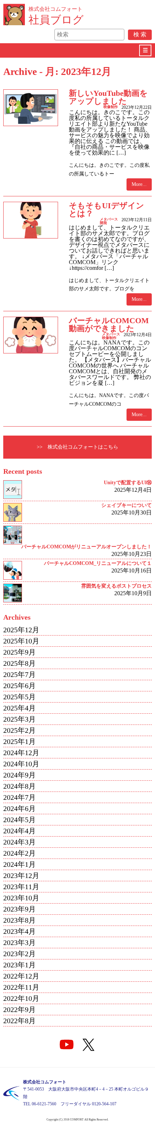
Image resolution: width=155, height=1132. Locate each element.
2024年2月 (19, 853)
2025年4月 (19, 708)
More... (139, 184)
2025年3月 (19, 719)
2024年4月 (19, 831)
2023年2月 (19, 954)
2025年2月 (19, 730)
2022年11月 (21, 987)
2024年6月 (19, 808)
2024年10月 (21, 764)
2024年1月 (19, 864)
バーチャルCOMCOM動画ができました (109, 324)
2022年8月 (19, 1021)
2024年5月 (19, 820)
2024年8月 (19, 786)
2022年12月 (21, 976)
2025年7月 (19, 674)
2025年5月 (19, 697)
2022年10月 (21, 998)
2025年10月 (21, 641)
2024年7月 (19, 797)
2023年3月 (19, 942)
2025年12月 (21, 630)
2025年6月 (19, 686)
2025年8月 (19, 663)
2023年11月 (21, 887)
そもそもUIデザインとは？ (106, 209)
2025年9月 (19, 652)
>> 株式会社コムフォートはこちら (77, 447)
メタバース (109, 219)
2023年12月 (21, 875)
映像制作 (110, 107)
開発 (103, 223)
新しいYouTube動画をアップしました (108, 97)
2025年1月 (19, 741)
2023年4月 (19, 931)
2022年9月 (19, 1009)
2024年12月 (21, 753)
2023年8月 (19, 920)
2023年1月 (19, 965)
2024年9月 (19, 775)
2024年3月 (19, 842)
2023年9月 (19, 909)
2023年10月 (21, 898)
